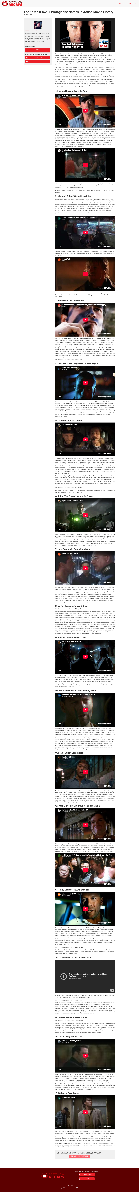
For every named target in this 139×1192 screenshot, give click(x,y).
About (130, 3)
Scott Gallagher (31, 31)
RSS (38, 61)
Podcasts (122, 3)
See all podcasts (38, 50)
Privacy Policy (69, 1185)
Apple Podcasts (38, 58)
